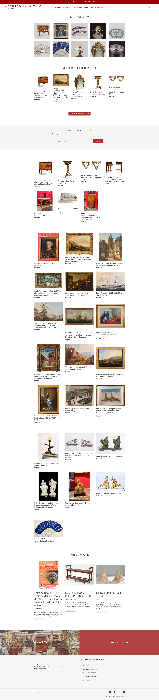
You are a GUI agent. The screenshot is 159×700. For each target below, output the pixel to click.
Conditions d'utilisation (40, 668)
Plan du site (45, 664)
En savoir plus (39, 619)
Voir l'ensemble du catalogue (79, 113)
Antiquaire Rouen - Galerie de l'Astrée (23, 7)
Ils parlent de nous (65, 664)
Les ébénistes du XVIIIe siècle (42, 666)
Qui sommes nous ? (58, 666)
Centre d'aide (54, 664)
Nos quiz (36, 664)
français (38, 691)
